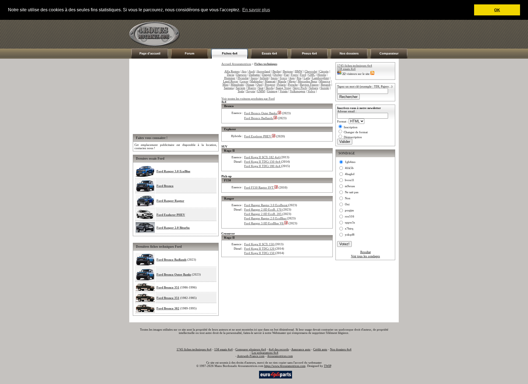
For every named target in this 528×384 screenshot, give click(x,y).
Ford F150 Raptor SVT (259, 187)
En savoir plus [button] (256, 9)
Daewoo (241, 74)
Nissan (250, 84)
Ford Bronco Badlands (171, 259)
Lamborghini (320, 78)
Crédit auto (320, 349)
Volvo (311, 91)
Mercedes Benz (307, 81)
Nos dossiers (349, 53)
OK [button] (497, 10)
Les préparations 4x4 (265, 352)
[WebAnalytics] (247, 374)
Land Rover (230, 81)
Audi (252, 71)
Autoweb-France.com (251, 356)
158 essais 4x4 (346, 68)
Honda (321, 74)
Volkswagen (297, 91)
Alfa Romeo (232, 71)
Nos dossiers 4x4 (340, 349)
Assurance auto (300, 349)
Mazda (282, 81)
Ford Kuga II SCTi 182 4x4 (262, 157)
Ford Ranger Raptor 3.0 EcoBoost (266, 205)
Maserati (270, 81)
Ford (303, 74)
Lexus (244, 81)
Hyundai (243, 78)
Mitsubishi (237, 84)
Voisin (284, 91)
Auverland (263, 71)
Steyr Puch (300, 87)
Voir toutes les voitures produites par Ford (248, 98)
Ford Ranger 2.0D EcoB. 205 (263, 214)
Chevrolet (311, 71)
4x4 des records (279, 349)
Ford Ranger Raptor (170, 200)
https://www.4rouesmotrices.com (285, 365)
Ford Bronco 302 (167, 308)
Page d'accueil (149, 53)
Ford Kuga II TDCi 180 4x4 (262, 166)
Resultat (365, 252)
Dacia (230, 74)
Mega (292, 81)
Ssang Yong (283, 87)
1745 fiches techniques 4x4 (354, 65)
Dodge (277, 74)
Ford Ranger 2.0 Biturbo (173, 227)
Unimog (272, 91)
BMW (298, 71)
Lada (307, 78)
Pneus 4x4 (309, 53)
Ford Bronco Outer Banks (173, 274)
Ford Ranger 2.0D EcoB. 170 (263, 209)
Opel (260, 84)
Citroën (324, 71)
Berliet (277, 71)
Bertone (288, 71)
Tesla (241, 91)
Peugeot (270, 84)
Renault (326, 84)
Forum (189, 53)
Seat (260, 87)
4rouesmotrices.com (280, 356)
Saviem (240, 87)
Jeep (292, 78)
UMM (261, 91)
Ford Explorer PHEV (170, 214)
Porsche (293, 84)
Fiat (286, 74)
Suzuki (324, 87)
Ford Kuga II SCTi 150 (259, 244)
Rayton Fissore (309, 84)
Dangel (266, 74)
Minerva (324, 81)
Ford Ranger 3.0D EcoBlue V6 (264, 223)
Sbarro (252, 87)
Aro (244, 71)
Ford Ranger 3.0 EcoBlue (173, 171)
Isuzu (274, 78)
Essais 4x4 (269, 53)
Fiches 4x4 (229, 53)
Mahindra (256, 81)
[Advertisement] (299, 34)
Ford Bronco (165, 185)
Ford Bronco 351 (167, 287)
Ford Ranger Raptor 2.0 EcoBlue (265, 218)
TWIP (327, 365)
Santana (229, 87)
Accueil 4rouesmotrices (236, 64)
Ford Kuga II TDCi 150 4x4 (262, 161)
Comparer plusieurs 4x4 (250, 349)
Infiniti (264, 78)
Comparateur (389, 53)
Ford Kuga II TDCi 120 (259, 248)
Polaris (281, 84)
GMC (311, 74)
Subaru (313, 87)
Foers (294, 74)
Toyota (250, 91)
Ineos (254, 78)
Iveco (283, 78)
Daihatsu (254, 74)
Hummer (229, 78)
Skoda (270, 87)
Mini (225, 84)
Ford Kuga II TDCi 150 (259, 253)
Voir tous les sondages (365, 256)
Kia (299, 78)
